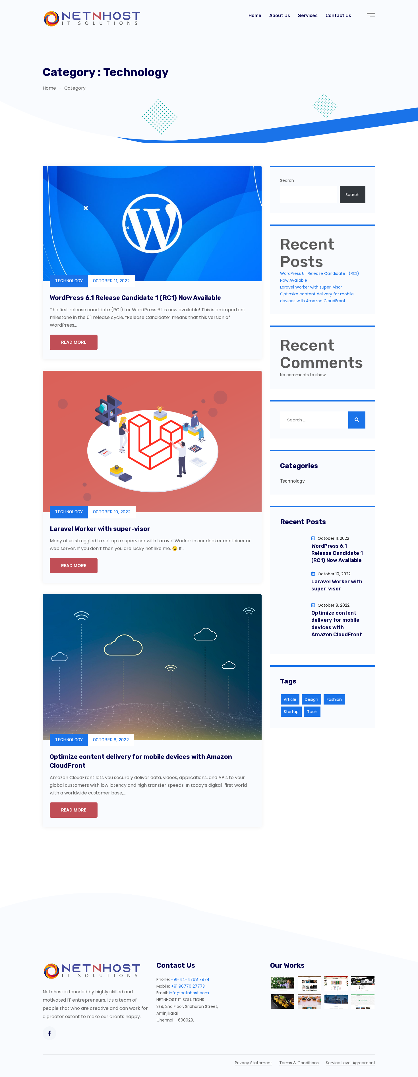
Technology (292, 481)
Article (290, 699)
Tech (312, 712)
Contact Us (338, 15)
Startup (291, 712)
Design (311, 699)
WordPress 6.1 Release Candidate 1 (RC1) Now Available (135, 298)
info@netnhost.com (189, 993)
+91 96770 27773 (188, 986)
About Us (279, 15)
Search (287, 180)
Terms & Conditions (299, 1063)
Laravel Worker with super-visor (100, 529)
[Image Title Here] (282, 983)
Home (255, 15)
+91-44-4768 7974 (190, 979)
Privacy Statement (253, 1063)
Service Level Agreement (350, 1063)
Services (308, 15)
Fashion (334, 699)
